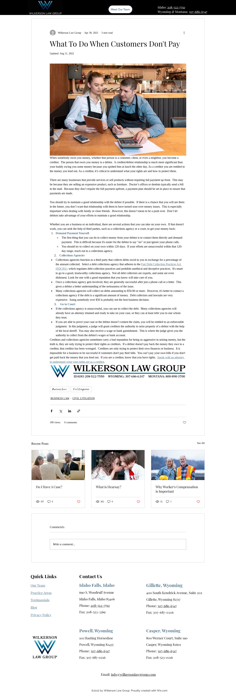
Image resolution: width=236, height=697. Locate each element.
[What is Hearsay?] (118, 465)
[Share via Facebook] (51, 411)
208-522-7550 (176, 7)
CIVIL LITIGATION (83, 398)
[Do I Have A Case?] (58, 465)
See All (201, 443)
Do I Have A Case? (49, 487)
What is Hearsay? (108, 487)
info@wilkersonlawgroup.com (133, 674)
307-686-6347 (198, 12)
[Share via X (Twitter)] (60, 411)
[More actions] (184, 32)
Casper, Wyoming (163, 630)
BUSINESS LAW (60, 398)
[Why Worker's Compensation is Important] (177, 465)
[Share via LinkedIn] (69, 411)
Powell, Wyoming (96, 630)
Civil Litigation (81, 389)
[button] (41, 615)
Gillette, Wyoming (164, 585)
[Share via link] (78, 411)
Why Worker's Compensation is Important (177, 489)
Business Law (59, 389)
